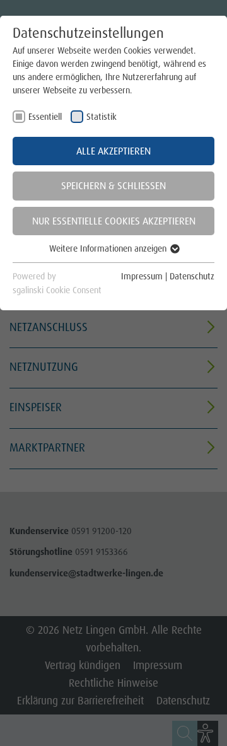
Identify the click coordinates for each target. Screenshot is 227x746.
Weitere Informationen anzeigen (109, 248)
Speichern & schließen (113, 185)
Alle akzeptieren (113, 151)
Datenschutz (192, 276)
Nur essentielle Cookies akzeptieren (113, 221)
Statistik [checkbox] (101, 116)
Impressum (142, 276)
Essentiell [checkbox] (45, 116)
